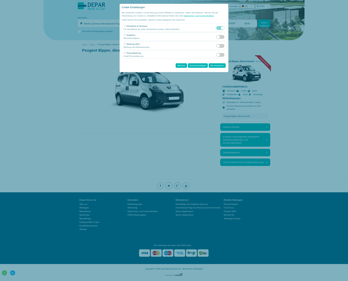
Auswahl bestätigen (197, 65)
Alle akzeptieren (217, 65)
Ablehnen (181, 65)
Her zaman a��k (220, 28)
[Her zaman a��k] (220, 27)
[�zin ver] (220, 36)
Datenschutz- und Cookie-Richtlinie (199, 16)
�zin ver (220, 37)
